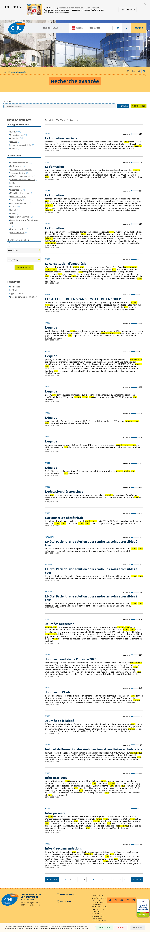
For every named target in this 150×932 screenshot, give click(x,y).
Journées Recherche (59, 624)
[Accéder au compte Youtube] (122, 900)
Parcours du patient (19, 203)
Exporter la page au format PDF (133, 71)
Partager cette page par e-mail (138, 71)
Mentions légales (100, 907)
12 (114, 879)
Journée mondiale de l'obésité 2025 (70, 659)
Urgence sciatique (18, 229)
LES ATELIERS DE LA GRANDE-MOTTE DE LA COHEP (83, 299)
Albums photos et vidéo (20, 145)
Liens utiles (15, 186)
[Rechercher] (126, 28)
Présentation (16, 190)
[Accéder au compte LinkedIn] (133, 900)
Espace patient (98, 895)
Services (13, 141)
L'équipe (51, 327)
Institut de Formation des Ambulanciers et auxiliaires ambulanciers (93, 749)
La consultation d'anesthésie (65, 263)
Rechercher (139, 106)
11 (109, 879)
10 (103, 879)
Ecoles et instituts (18, 196)
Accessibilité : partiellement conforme (98, 902)
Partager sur (144, 71)
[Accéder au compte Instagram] (128, 900)
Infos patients (55, 813)
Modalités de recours (19, 193)
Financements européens (98, 917)
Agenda (13, 148)
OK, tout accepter (104, 927)
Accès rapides (94, 28)
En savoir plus (128, 10)
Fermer (145, 4)
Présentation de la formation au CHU (24, 221)
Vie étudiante (16, 200)
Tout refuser (120, 927)
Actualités (14, 138)
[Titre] (14, 290)
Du (9, 247)
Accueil (6, 72)
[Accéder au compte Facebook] (110, 900)
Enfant (13, 210)
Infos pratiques (56, 777)
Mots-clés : (8, 101)
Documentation (17, 232)
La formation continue (61, 138)
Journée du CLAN (57, 692)
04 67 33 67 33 (65, 901)
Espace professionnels (20, 217)
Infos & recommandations (63, 848)
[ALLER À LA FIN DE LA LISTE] (125, 879)
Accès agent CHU (99, 898)
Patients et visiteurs (19, 163)
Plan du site (98, 914)
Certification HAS (100, 920)
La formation (54, 166)
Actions (13, 183)
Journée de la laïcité (59, 720)
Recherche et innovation (21, 169)
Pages (12, 131)
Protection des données (99, 910)
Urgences (79, 28)
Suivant (136, 880)
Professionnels (16, 166)
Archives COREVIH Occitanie (22, 179)
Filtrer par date (25, 267)
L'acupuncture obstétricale (64, 517)
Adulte (13, 213)
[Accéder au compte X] (116, 900)
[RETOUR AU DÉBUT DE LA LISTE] (65, 879)
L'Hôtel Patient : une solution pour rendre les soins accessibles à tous (91, 543)
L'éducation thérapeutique (64, 491)
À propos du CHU (17, 173)
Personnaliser (137, 927)
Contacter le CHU (67, 894)
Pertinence (15, 287)
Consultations (16, 135)
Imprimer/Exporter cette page (128, 71)
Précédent (53, 880)
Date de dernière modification (23, 297)
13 (120, 879)
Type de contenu (17, 293)
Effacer (124, 106)
